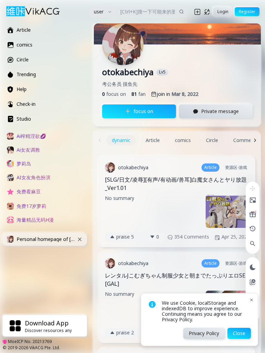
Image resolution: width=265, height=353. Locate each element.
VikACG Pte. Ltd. (44, 348)
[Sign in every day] (252, 214)
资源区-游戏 (236, 167)
